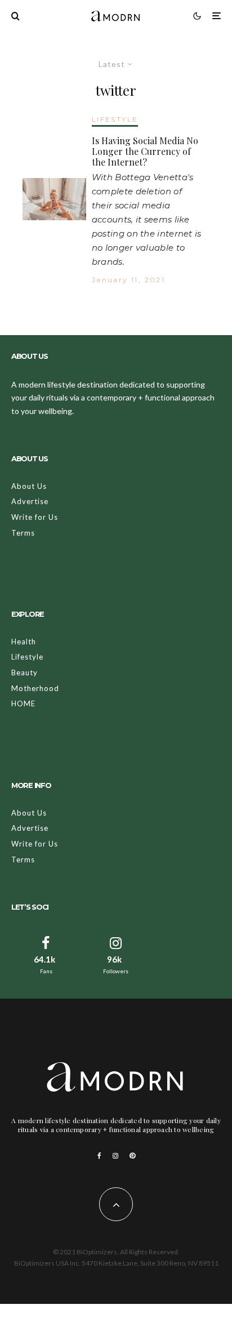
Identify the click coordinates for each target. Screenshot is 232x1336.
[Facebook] (99, 1155)
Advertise (29, 501)
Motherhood (35, 688)
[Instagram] (115, 1155)
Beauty (24, 672)
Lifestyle (27, 656)
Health (23, 641)
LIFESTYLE (115, 119)
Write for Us (34, 517)
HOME (23, 703)
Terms (23, 532)
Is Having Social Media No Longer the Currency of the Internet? (145, 151)
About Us (29, 486)
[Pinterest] (132, 1155)
